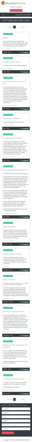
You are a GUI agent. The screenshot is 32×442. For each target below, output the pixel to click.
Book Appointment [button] (16, 10)
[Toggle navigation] (3, 14)
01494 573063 (16, 7)
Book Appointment (8, 433)
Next (23, 27)
